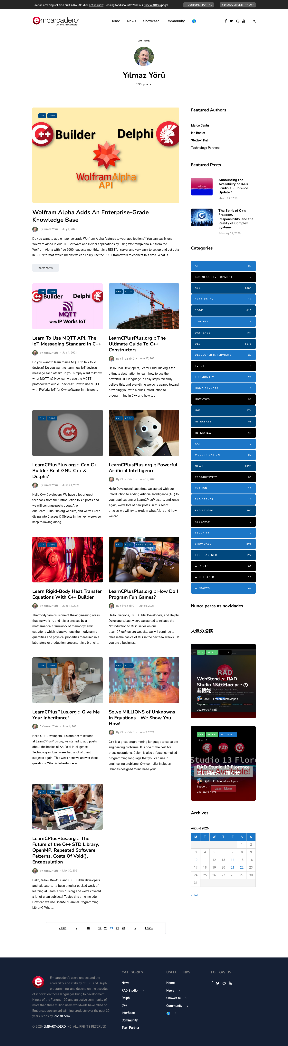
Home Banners (223, 388)
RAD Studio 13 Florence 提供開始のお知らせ (223, 770)
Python (223, 488)
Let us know (96, 5)
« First (62, 928)
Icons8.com (62, 1016)
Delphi (223, 343)
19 (99, 928)
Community (176, 21)
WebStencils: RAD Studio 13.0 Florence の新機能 (222, 685)
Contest (223, 321)
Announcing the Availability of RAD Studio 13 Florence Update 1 (233, 186)
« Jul (194, 895)
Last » (149, 928)
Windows (223, 588)
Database (223, 332)
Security (223, 532)
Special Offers (152, 5)
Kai (223, 443)
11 (205, 860)
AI (223, 265)
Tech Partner (223, 554)
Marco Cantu (200, 125)
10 (88, 928)
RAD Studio (143, 545)
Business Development (223, 277)
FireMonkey (223, 377)
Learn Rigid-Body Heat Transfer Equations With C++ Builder (67, 594)
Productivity (223, 477)
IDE (51, 792)
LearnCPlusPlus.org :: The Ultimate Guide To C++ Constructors (137, 344)
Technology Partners (205, 148)
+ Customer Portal (198, 5)
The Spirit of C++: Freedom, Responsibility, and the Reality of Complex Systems (235, 219)
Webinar (223, 566)
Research (223, 521)
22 (117, 928)
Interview (223, 432)
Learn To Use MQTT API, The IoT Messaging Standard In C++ (66, 341)
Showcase (151, 21)
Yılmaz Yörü (50, 229)
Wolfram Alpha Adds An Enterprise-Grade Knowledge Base (90, 216)
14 (232, 860)
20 (105, 928)
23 (123, 928)
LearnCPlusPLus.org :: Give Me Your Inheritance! (66, 715)
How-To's (223, 399)
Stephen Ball (199, 140)
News (131, 21)
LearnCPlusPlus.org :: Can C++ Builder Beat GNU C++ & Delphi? (65, 471)
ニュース (225, 652)
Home (115, 21)
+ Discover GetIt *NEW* (238, 5)
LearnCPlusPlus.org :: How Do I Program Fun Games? (143, 594)
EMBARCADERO (54, 1026)
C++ (42, 116)
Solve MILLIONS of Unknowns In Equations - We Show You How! (142, 718)
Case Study (223, 299)
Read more (45, 267)
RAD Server (223, 499)
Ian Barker (198, 133)
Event (223, 365)
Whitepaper (223, 577)
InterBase (223, 421)
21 (232, 867)
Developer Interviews (223, 354)
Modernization (223, 454)
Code (52, 116)
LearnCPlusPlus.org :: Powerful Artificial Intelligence (143, 468)
